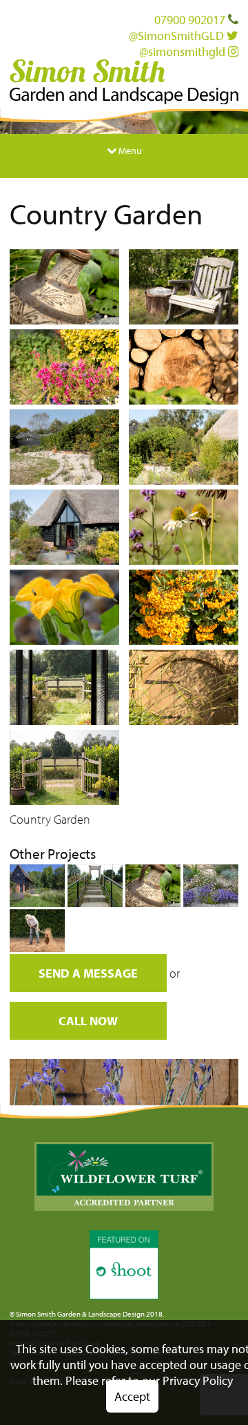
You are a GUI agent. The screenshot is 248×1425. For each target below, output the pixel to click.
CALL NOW (88, 1021)
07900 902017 (191, 20)
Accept (132, 1396)
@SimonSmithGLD (178, 35)
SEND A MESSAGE (88, 973)
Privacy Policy (198, 1380)
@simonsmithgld (183, 51)
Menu (129, 150)
